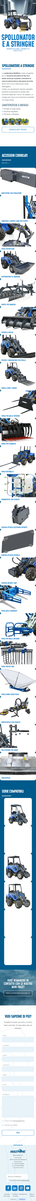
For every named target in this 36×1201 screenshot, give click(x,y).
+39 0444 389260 (19, 1165)
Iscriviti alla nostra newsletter (11, 1125)
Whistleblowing (23, 1194)
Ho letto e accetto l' (15, 1120)
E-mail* (5, 1055)
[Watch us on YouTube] (27, 1188)
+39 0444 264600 (19, 1163)
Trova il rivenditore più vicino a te (18, 993)
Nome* (5, 1035)
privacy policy (25, 1180)
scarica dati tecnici (18, 129)
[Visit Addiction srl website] (21, 1199)
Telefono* (6, 1065)
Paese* (5, 1075)
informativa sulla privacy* (19, 1120)
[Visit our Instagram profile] (21, 1188)
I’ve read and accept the (19, 1180)
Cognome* (6, 1045)
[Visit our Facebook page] (8, 1188)
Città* (4, 1084)
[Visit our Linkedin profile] (15, 1188)
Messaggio (6, 1094)
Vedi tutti (5, 163)
